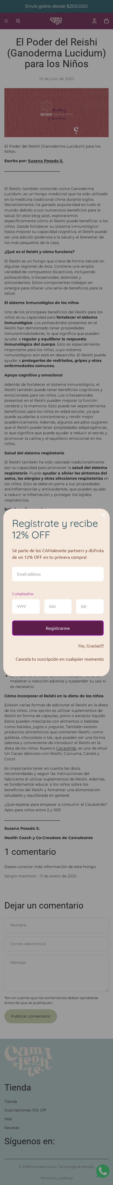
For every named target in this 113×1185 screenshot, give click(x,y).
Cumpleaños (22, 593)
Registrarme (58, 628)
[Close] (103, 515)
